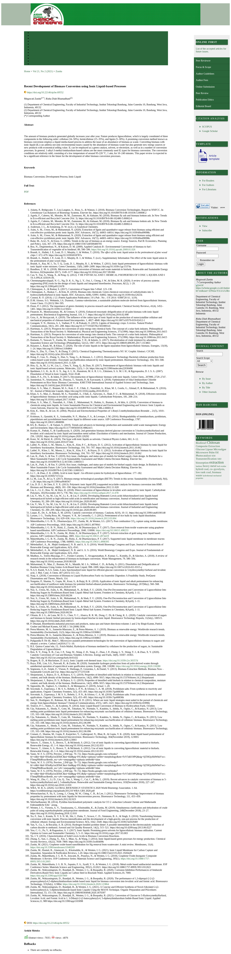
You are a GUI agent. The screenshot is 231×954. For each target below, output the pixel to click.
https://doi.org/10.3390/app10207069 (48, 875)
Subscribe (207, 230)
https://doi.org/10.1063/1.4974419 (92, 536)
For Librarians (209, 189)
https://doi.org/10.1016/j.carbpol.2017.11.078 (96, 493)
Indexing (33, 55)
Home (32, 33)
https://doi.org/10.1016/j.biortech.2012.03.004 (93, 518)
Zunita (59, 71)
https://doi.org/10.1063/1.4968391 (92, 541)
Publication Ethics (205, 99)
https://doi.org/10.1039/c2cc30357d (120, 660)
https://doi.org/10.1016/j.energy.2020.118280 (138, 666)
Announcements (35, 50)
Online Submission (205, 86)
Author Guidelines (205, 73)
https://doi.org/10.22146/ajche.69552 (45, 92)
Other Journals (209, 392)
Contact (33, 61)
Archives (33, 47)
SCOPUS (207, 126)
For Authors (208, 185)
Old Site (33, 64)
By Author (207, 383)
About (32, 36)
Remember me (207, 260)
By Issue (206, 378)
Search (32, 41)
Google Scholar (210, 131)
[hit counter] (222, 207)
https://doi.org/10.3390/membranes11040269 (52, 847)
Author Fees (202, 80)
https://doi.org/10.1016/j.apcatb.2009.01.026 (113, 249)
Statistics (33, 53)
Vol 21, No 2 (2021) (43, 71)
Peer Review (202, 93)
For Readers (208, 180)
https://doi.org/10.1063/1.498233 (112, 530)
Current (33, 44)
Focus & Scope (203, 67)
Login (32, 38)
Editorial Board (203, 106)
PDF (26, 191)
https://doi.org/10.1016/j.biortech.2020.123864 (86, 884)
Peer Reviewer (203, 60)
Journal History (35, 58)
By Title (206, 387)
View (204, 226)
